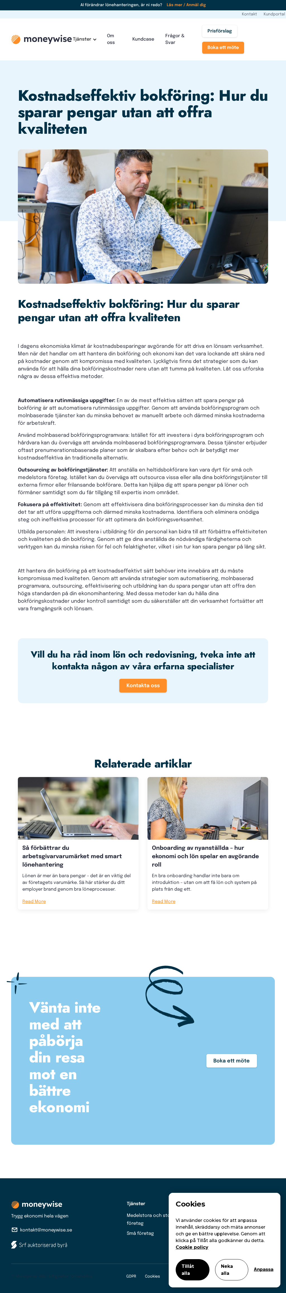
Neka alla (227, 1270)
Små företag (140, 1233)
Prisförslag (220, 31)
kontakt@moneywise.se (46, 1230)
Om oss (111, 39)
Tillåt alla (188, 1270)
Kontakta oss (143, 685)
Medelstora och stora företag (151, 1219)
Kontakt (249, 14)
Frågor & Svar (174, 39)
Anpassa (263, 1269)
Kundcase (143, 39)
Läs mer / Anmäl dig (186, 5)
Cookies (152, 1276)
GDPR (131, 1276)
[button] (84, 39)
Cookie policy (192, 1247)
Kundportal (274, 14)
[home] (41, 39)
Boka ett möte (223, 47)
